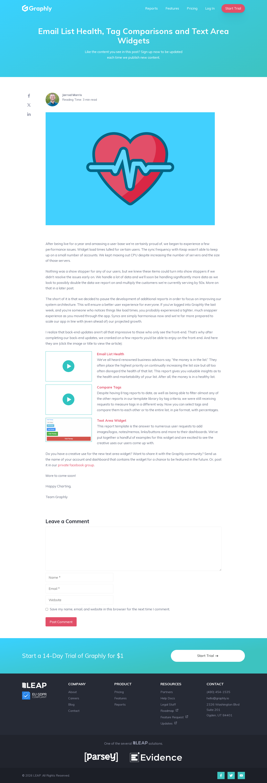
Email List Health (110, 354)
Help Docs (167, 698)
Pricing (192, 8)
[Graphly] (38, 8)
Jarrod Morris (72, 95)
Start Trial (233, 8)
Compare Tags (109, 387)
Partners (166, 692)
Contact (74, 711)
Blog (71, 704)
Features (172, 8)
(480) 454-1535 (218, 692)
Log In (210, 8)
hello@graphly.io (218, 698)
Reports (151, 8)
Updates (166, 723)
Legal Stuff (168, 704)
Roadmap (167, 711)
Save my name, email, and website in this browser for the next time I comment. (110, 609)
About (72, 692)
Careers (73, 698)
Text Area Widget (111, 420)
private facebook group (76, 465)
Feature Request (172, 717)
